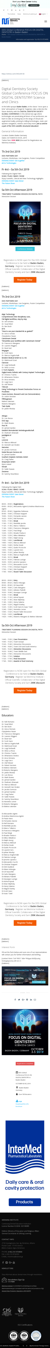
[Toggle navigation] (45, 21)
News (19, 14)
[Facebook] (8, 10)
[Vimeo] (12, 10)
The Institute (11, 14)
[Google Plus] (10, 1262)
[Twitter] (4, 10)
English (43, 14)
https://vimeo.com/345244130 (13, 74)
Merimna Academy (29, 14)
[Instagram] (23, 10)
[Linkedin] (16, 10)
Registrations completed (25, 1064)
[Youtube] (20, 10)
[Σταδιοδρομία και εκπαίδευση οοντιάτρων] (25, 4)
